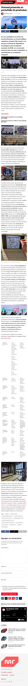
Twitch (14, 503)
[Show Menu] (26, 2)
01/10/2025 (17, 13)
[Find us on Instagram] (9, 598)
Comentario (5, 547)
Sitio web (3, 579)
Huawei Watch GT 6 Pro (8, 520)
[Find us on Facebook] (2, 598)
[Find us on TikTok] (5, 682)
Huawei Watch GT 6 (18, 518)
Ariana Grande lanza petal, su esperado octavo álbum (16, 645)
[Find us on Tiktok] (6, 598)
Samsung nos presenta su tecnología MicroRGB (11, 117)
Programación (4, 675)
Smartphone (5, 524)
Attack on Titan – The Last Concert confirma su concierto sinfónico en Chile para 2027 (16, 638)
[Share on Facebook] (5, 31)
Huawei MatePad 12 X (7, 516)
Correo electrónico (6, 573)
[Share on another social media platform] (23, 31)
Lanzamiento (19, 522)
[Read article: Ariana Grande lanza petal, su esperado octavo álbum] (4, 646)
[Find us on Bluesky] (16, 598)
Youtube (9, 503)
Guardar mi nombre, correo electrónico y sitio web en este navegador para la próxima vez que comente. (15, 588)
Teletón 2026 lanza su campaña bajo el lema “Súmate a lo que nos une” (17, 630)
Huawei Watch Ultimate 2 (8, 522)
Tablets (19, 524)
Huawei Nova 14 (18, 516)
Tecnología (4, 526)
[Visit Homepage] (8, 2)
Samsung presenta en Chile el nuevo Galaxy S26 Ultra (13, 121)
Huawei (7, 513)
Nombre (4, 566)
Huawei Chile (7, 338)
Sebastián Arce (8, 13)
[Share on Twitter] (14, 31)
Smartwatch (13, 524)
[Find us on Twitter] (20, 598)
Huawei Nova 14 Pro (7, 518)
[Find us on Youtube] (13, 598)
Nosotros (12, 675)
